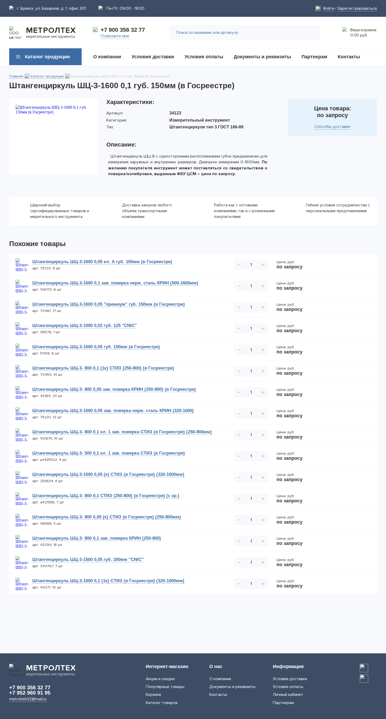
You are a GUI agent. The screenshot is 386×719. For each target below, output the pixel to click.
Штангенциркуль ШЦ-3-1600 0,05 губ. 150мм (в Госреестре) (96, 346)
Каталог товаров (162, 702)
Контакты (218, 694)
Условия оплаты (288, 686)
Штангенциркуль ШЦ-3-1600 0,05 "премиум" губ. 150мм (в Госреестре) (108, 304)
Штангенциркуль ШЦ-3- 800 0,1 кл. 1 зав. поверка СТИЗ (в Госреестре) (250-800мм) (122, 431)
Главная (16, 76)
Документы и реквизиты (232, 686)
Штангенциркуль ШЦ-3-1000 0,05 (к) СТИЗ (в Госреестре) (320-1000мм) (108, 474)
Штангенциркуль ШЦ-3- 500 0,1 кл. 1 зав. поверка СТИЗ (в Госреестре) (108, 453)
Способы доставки (332, 126)
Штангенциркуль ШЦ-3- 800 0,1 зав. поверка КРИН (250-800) (96, 538)
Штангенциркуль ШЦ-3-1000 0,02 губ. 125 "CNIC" (84, 325)
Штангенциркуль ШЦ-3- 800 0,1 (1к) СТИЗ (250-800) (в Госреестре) (103, 368)
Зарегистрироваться (357, 8)
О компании (220, 678)
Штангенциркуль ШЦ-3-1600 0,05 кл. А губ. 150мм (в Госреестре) (102, 261)
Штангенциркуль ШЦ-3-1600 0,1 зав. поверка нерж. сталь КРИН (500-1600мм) (115, 282)
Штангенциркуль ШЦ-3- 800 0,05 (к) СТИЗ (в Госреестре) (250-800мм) (106, 516)
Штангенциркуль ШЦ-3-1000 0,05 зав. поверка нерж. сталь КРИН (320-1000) (113, 410)
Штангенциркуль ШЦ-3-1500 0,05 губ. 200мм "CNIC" (88, 559)
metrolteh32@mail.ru (27, 699)
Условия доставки (290, 678)
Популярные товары (165, 686)
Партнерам (283, 702)
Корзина (153, 694)
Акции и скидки (160, 678)
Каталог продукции (47, 76)
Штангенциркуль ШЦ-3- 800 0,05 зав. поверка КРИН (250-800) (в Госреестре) (114, 389)
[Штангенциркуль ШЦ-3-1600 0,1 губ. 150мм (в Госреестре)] (53, 136)
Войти (328, 8)
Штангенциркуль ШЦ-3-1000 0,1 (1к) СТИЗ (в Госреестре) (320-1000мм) (108, 580)
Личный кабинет (288, 694)
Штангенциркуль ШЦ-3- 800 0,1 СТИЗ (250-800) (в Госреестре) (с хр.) (105, 495)
